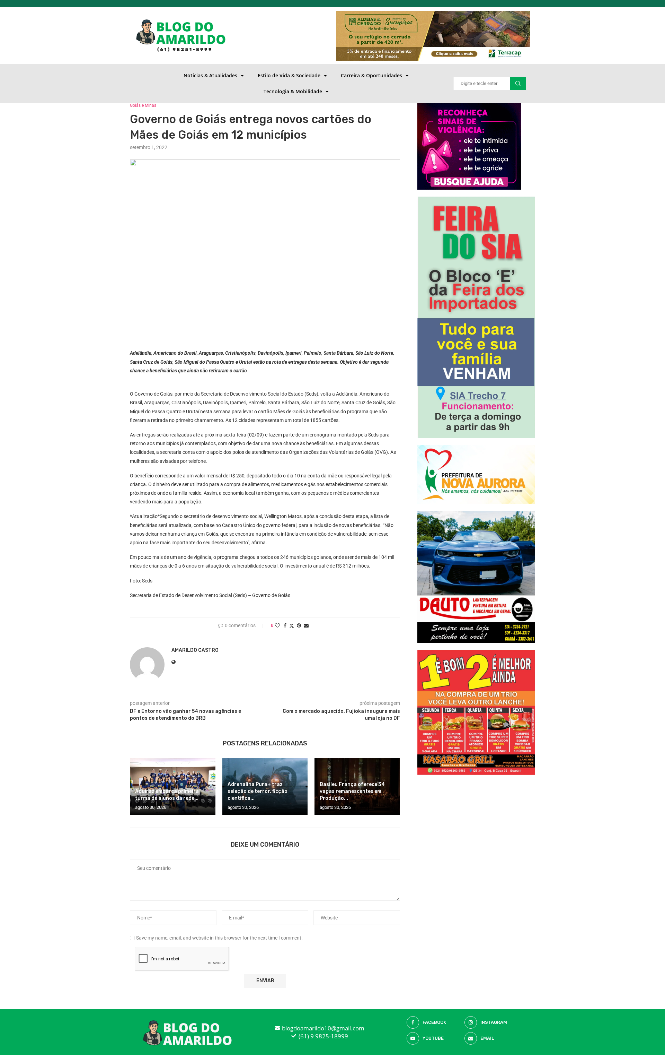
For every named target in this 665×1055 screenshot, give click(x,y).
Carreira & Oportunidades (371, 75)
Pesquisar (518, 83)
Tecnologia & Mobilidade (293, 91)
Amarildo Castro (195, 650)
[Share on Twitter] (291, 626)
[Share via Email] (306, 625)
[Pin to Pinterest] (299, 625)
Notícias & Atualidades (210, 75)
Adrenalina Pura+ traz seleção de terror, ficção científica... (257, 791)
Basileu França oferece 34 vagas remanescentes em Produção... (352, 791)
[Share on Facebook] (285, 625)
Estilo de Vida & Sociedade (289, 75)
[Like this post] (277, 625)
